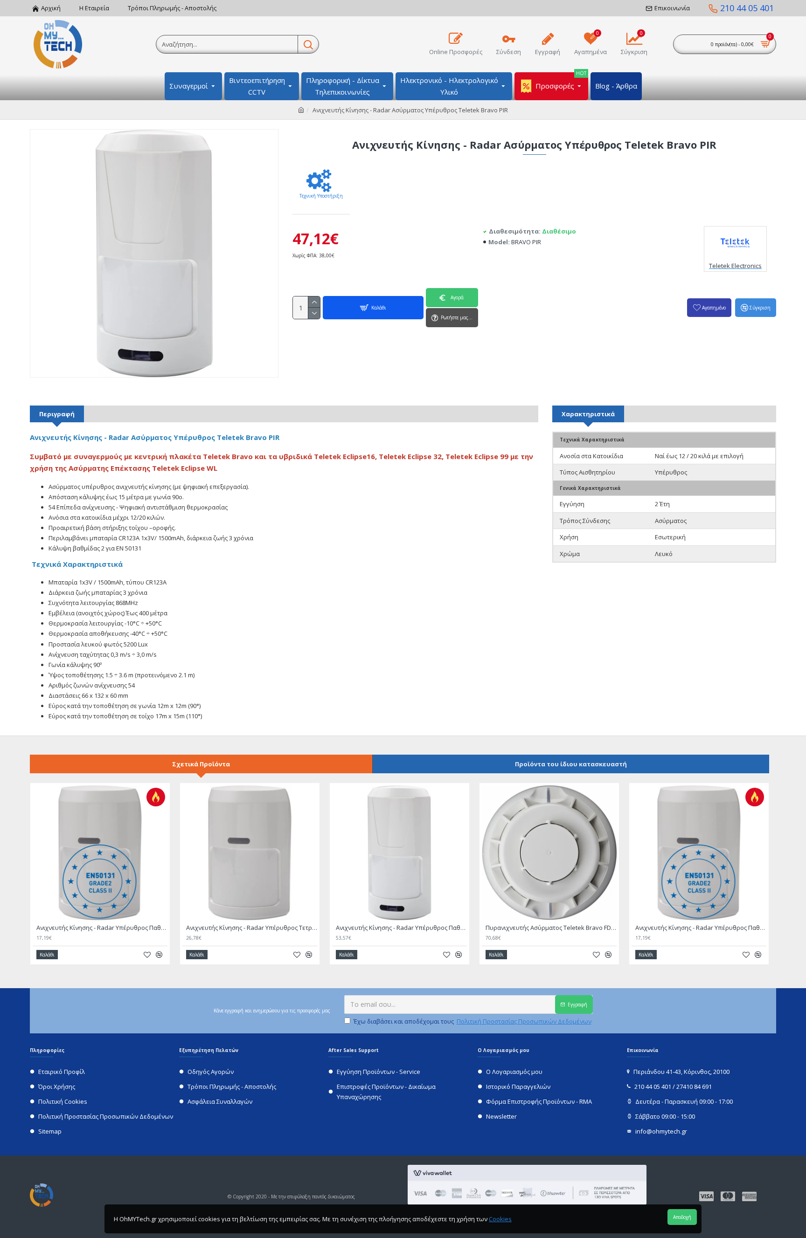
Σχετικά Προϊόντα (201, 764)
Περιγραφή (57, 414)
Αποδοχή (682, 1217)
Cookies (500, 1219)
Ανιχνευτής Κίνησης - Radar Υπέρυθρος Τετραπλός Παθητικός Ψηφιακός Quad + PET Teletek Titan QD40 (251, 928)
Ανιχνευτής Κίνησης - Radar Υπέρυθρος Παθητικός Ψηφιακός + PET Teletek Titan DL (101, 928)
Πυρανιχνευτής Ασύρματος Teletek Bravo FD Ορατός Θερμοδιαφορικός (551, 928)
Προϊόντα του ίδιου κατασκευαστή (571, 764)
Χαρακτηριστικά (588, 414)
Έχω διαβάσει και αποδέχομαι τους (472, 1021)
